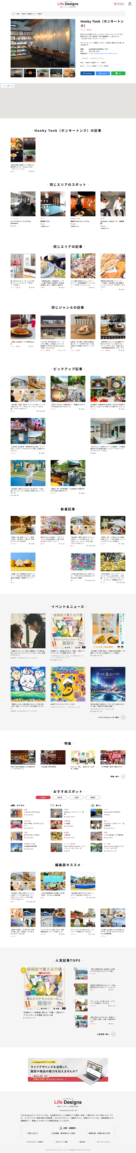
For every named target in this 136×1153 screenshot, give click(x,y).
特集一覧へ (114, 776)
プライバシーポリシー (104, 1142)
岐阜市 (40, 14)
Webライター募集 (62, 1142)
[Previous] (14, 43)
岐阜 (18, 14)
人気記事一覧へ (103, 1034)
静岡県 (93, 797)
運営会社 (82, 1142)
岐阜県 (59, 797)
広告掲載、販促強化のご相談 (63, 1133)
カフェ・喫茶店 (91, 66)
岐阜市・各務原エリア (28, 14)
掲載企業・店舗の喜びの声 (99, 1133)
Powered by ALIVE (67, 1110)
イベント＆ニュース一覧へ (108, 717)
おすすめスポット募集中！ (35, 1142)
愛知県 (43, 797)
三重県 (76, 797)
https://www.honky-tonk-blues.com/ (103, 53)
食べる (82, 66)
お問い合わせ (32, 1133)
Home (14, 13)
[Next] (72, 43)
